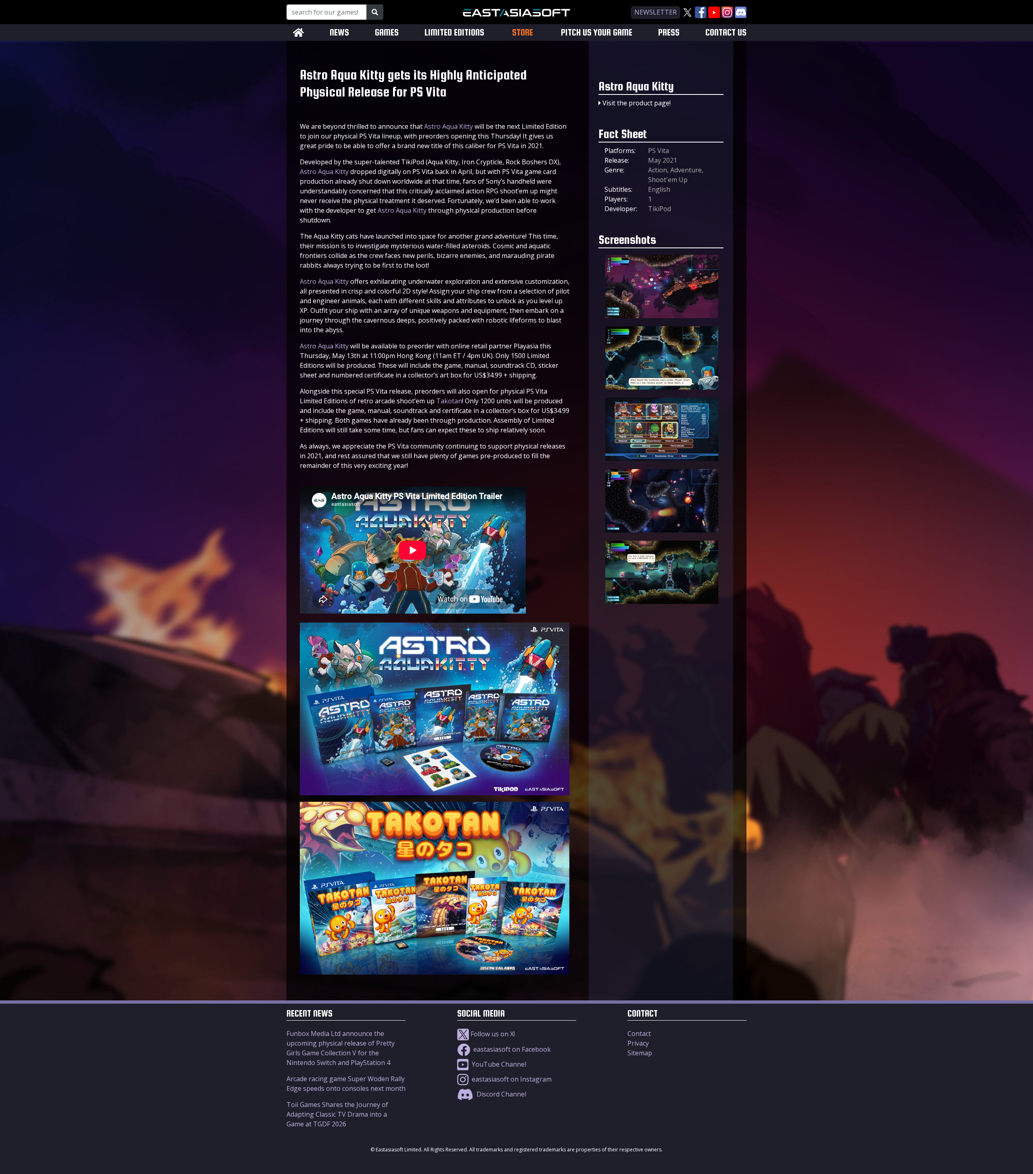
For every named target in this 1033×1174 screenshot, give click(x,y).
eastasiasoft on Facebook (511, 1049)
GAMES (387, 32)
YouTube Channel (498, 1064)
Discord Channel (500, 1094)
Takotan (449, 400)
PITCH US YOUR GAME (596, 32)
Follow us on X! (492, 1033)
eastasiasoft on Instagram (511, 1079)
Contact (639, 1033)
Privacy (638, 1043)
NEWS (339, 32)
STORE (522, 32)
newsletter (655, 12)
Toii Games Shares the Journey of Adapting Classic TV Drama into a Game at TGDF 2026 (337, 1114)
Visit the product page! (636, 103)
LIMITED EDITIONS (454, 32)
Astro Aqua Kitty (448, 126)
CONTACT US (726, 32)
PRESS (669, 32)
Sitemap (639, 1052)
